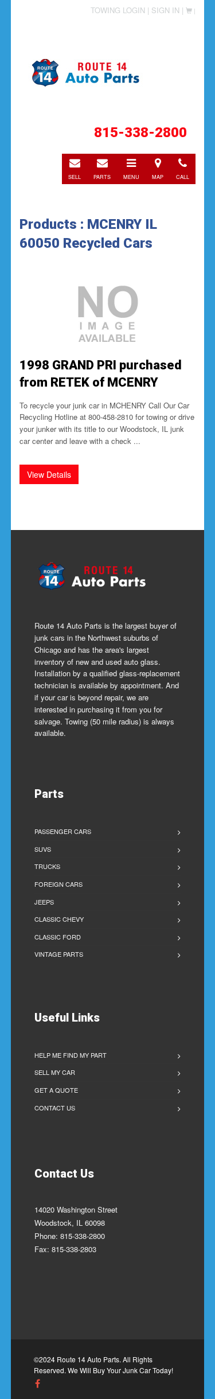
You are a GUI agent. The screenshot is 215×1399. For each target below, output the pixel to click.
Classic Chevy (59, 918)
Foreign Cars (58, 883)
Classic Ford (57, 936)
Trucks (47, 866)
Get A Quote (56, 1089)
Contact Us (54, 1107)
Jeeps (44, 901)
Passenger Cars (62, 831)
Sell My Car (54, 1072)
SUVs (42, 849)
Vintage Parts (58, 953)
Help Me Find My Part (70, 1054)
